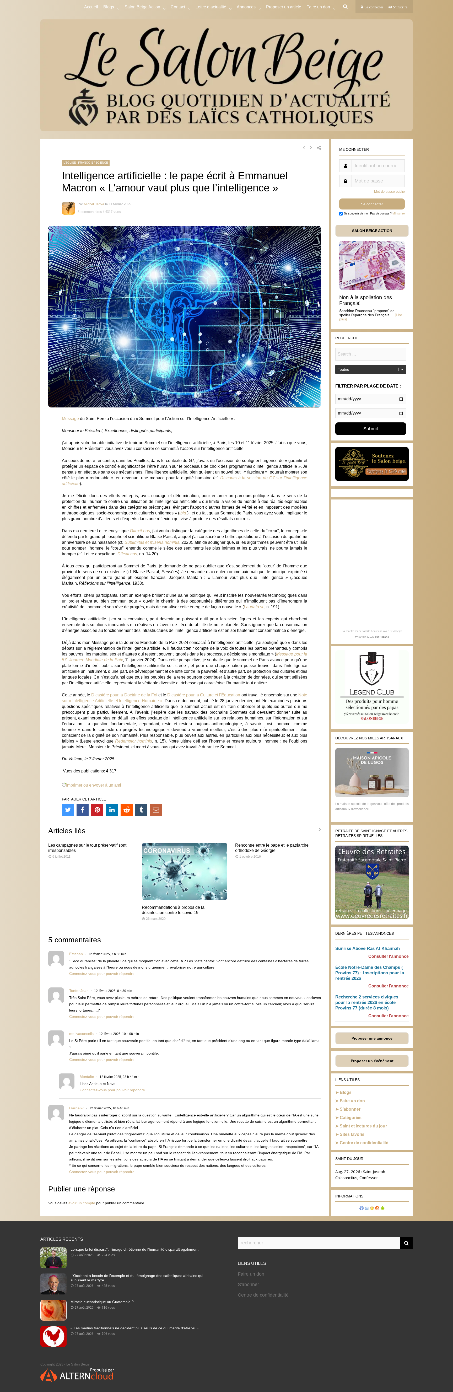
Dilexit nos (140, 531)
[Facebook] (83, 810)
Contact (178, 7)
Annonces (246, 7)
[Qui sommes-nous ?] (361, 1209)
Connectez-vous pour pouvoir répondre (101, 973)
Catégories (351, 1117)
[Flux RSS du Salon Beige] (377, 1209)
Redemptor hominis (133, 741)
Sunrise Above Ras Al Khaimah (367, 948)
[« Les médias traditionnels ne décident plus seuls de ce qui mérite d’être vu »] (53, 1345)
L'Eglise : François (78, 162)
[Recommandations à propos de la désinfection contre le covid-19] (185, 898)
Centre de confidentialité (364, 1143)
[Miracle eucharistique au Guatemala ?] (53, 1319)
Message (70, 418)
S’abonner (350, 1109)
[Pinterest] (97, 810)
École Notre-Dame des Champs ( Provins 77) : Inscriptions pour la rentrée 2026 (369, 973)
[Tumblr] (141, 810)
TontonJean (79, 990)
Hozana (384, 636)
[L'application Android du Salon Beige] (382, 1209)
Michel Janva (94, 204)
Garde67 (76, 1108)
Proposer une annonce (372, 1038)
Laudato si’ (254, 607)
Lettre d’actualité (211, 7)
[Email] (156, 810)
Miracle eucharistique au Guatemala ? (102, 1302)
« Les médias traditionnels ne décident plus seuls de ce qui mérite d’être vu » (134, 1328)
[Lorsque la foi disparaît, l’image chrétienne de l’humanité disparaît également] (53, 1266)
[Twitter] (68, 810)
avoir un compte (81, 1203)
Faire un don (352, 1101)
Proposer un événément (372, 1061)
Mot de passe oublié (389, 192)
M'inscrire (398, 213)
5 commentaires (90, 212)
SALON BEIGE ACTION (372, 231)
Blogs (108, 7)
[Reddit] (127, 810)
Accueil (91, 7)
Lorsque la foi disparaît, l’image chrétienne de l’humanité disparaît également (134, 1249)
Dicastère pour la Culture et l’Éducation (203, 695)
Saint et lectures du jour (363, 1126)
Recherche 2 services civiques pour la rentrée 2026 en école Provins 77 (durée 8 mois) (366, 1003)
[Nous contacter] (367, 1209)
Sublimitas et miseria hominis (152, 542)
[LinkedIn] (112, 810)
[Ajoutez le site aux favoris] (372, 1209)
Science (101, 162)
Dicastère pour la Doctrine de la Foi (124, 695)
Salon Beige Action (142, 7)
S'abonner (248, 1284)
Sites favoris (352, 1134)
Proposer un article (283, 7)
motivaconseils (81, 1033)
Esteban (76, 954)
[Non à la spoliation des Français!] (372, 288)
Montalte (87, 1076)
